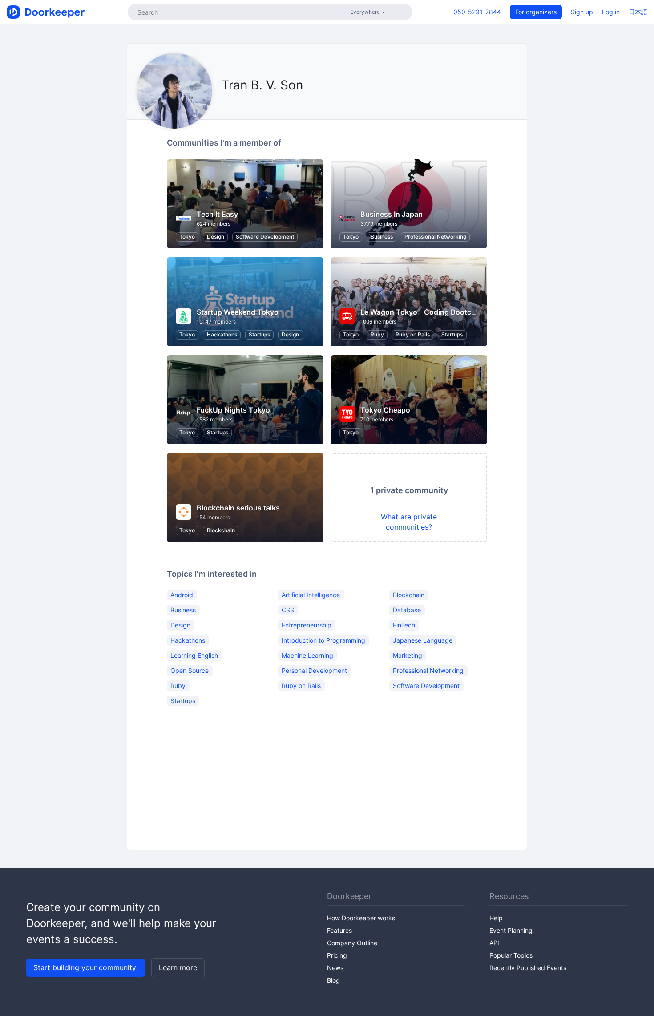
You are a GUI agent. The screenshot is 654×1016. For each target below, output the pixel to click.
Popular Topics (511, 955)
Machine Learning (307, 655)
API (494, 943)
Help (496, 918)
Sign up (582, 12)
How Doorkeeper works (361, 918)
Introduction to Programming (323, 640)
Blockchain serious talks (238, 507)
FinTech (404, 625)
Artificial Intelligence (311, 595)
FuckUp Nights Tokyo (233, 409)
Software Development (265, 236)
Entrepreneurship (306, 625)
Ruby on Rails (413, 334)
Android (181, 595)
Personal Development (314, 670)
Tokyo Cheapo (385, 409)
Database (407, 610)
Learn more (178, 967)
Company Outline (352, 943)
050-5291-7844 (477, 12)
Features (339, 930)
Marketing (407, 655)
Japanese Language (422, 640)
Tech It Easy (217, 214)
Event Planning (511, 930)
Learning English (194, 655)
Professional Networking (435, 236)
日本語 (638, 12)
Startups (259, 334)
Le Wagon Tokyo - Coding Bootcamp (423, 312)
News (335, 967)
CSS (288, 610)
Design (215, 236)
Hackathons (222, 334)
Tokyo (187, 236)
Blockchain (221, 530)
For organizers (536, 12)
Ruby (377, 334)
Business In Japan (391, 214)
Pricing (337, 955)
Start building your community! (85, 967)
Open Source (189, 670)
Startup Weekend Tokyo (238, 312)
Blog (333, 980)
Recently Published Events (527, 967)
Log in (611, 12)
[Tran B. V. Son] (224, 105)
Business (382, 236)
